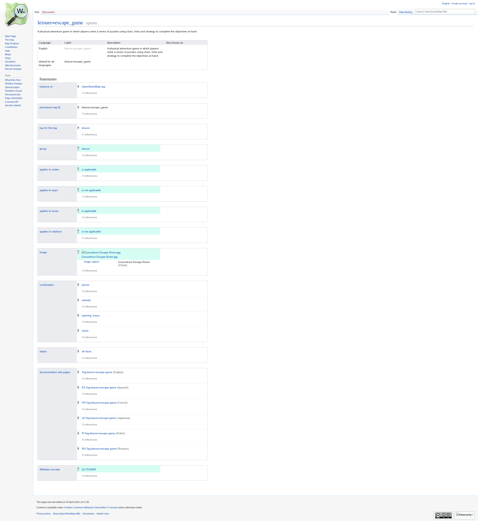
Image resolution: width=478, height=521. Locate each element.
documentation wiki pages (55, 372)
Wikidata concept (50, 469)
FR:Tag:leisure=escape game (99, 402)
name (85, 330)
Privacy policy (44, 513)
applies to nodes (49, 169)
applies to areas (49, 210)
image (43, 252)
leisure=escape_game (60, 22)
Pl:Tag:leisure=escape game (98, 433)
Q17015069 (89, 469)
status (43, 351)
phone (85, 284)
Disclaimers (88, 513)
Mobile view (103, 513)
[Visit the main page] (16, 15)
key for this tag (48, 127)
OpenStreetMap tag (93, 86)
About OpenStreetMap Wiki (66, 513)
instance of (46, 86)
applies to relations (51, 231)
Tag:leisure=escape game (97, 372)
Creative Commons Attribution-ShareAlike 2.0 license (91, 507)
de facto (86, 351)
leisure (86, 127)
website (86, 300)
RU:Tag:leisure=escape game (99, 448)
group (43, 148)
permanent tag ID (50, 107)
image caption (91, 261)
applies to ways (49, 190)
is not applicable (91, 190)
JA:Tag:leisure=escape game (99, 417)
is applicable (89, 169)
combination (47, 284)
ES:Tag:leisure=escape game (99, 387)
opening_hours (91, 315)
